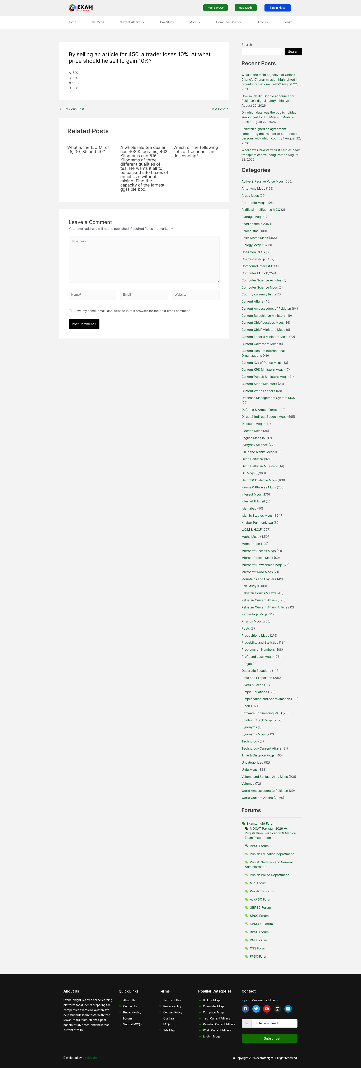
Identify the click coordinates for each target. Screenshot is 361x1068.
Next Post (219, 109)
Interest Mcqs (252, 494)
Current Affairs (130, 22)
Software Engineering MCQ (262, 713)
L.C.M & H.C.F (252, 529)
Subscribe (272, 1038)
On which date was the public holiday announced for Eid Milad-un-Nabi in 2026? (269, 117)
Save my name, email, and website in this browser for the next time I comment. (132, 311)
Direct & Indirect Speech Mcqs (264, 417)
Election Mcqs (252, 431)
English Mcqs (251, 438)
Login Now (277, 8)
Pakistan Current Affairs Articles (265, 607)
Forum (287, 22)
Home (72, 22)
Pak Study (167, 22)
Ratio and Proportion (257, 678)
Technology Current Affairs (262, 748)
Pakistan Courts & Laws (259, 593)
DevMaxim (90, 1058)
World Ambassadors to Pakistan (265, 791)
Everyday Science (255, 445)
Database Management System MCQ (268, 398)
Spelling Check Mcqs (257, 720)
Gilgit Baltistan (252, 459)
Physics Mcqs (252, 621)
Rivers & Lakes (252, 685)
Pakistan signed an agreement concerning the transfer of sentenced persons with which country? (269, 133)
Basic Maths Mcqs (255, 238)
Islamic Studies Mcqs (257, 515)
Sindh (246, 706)
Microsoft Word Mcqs (257, 572)
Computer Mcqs (253, 273)
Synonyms (249, 727)
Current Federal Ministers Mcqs (265, 337)
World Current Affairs (257, 798)
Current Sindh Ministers (259, 384)
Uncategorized (252, 762)
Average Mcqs (252, 217)
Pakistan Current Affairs (259, 600)
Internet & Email (253, 501)
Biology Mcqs (251, 245)
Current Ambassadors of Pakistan (266, 308)
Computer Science (229, 22)
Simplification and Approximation (266, 699)
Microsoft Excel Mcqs (257, 558)
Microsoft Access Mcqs (259, 551)
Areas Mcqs (250, 196)
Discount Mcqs (252, 424)
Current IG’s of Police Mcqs (262, 363)
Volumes (248, 784)
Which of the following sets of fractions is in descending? (195, 151)
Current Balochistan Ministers (264, 316)
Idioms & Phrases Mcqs (259, 487)
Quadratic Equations (256, 671)
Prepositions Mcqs (255, 635)
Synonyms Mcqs (254, 734)
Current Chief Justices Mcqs (263, 322)
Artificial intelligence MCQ (261, 210)
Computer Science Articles (261, 280)
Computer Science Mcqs (260, 287)
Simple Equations (254, 692)
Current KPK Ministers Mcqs (262, 370)
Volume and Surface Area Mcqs (265, 777)
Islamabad (249, 508)
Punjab (247, 664)
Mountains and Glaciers (259, 579)
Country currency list (257, 294)
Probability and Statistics (260, 642)
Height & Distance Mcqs (259, 480)
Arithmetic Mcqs (254, 203)
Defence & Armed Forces (260, 410)
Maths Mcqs (250, 537)
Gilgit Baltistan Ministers (260, 466)
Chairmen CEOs (253, 252)
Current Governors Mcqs (260, 344)
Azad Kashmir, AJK (255, 224)
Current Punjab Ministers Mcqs (264, 377)
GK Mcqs (98, 22)
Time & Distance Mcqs (258, 755)
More (193, 22)
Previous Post (72, 109)
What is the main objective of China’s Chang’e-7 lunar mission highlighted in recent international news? (270, 79)
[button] (132, 22)
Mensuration (251, 544)
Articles (262, 22)
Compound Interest (256, 266)
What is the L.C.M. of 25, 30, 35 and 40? (88, 149)
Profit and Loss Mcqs (257, 657)
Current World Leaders (258, 391)
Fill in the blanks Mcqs (258, 452)
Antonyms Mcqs (253, 188)
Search (247, 45)
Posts (246, 628)
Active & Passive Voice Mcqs (263, 181)
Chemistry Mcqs (254, 259)
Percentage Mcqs (254, 614)
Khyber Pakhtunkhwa (257, 523)
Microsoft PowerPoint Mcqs (262, 565)
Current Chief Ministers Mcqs (263, 330)
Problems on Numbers (258, 650)
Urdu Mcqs (250, 770)
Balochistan (250, 231)
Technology (250, 741)
